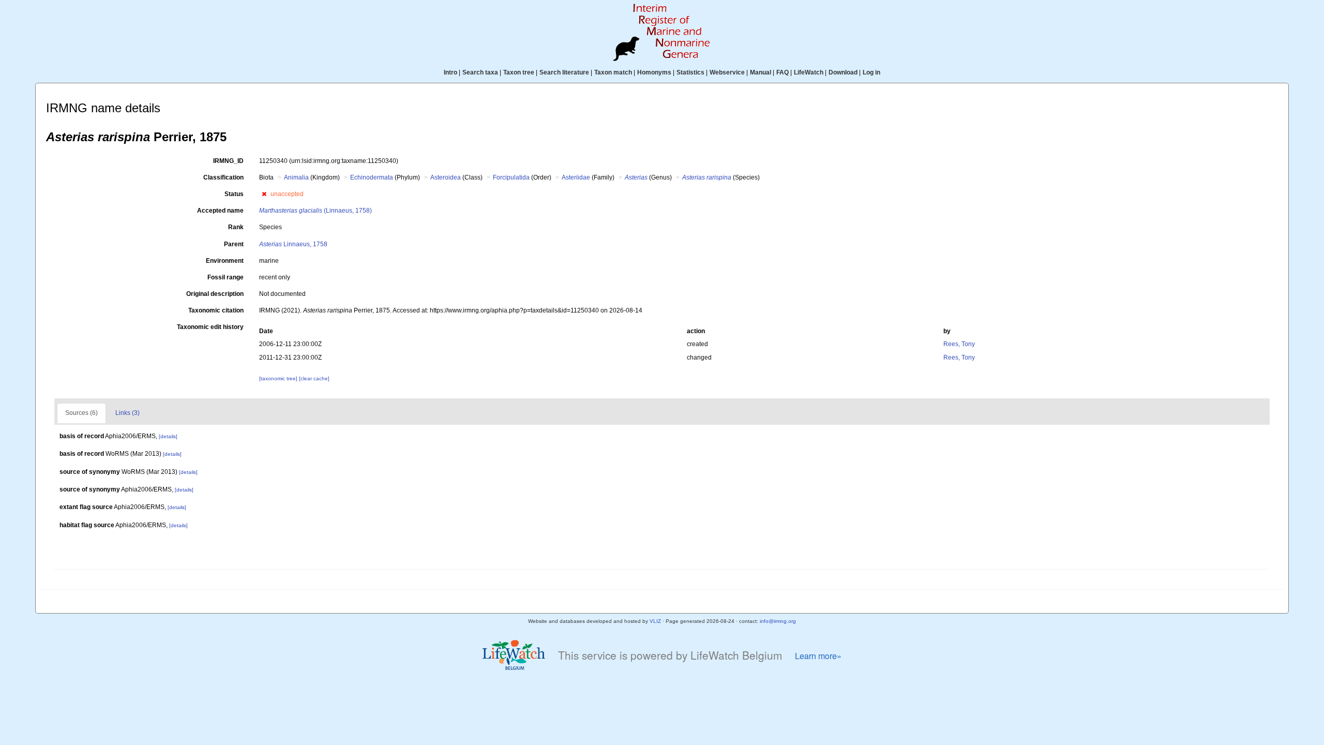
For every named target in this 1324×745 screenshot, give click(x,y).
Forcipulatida (511, 177)
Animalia (296, 177)
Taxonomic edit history (210, 327)
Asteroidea (445, 177)
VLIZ (655, 621)
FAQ (782, 72)
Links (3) (127, 412)
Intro (450, 72)
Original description (215, 293)
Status (234, 194)
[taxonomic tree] (279, 378)
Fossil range (225, 277)
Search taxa (480, 72)
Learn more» (818, 656)
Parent (234, 244)
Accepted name (220, 210)
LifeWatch (808, 72)
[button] (264, 194)
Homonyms (654, 72)
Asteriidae (576, 177)
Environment (225, 260)
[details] (168, 436)
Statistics (690, 72)
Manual (760, 72)
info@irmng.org (778, 621)
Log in (871, 72)
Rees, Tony (959, 344)
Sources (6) (81, 412)
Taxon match (613, 72)
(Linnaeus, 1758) (315, 210)
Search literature (564, 72)
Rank (236, 227)
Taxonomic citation (216, 310)
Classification (223, 177)
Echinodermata (371, 177)
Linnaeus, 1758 (293, 244)
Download (843, 72)
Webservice (727, 72)
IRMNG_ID (228, 161)
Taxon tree (518, 72)
